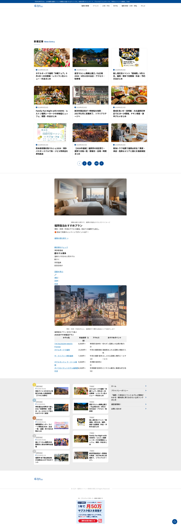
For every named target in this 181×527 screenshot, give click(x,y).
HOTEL (115, 6)
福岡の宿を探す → (61, 238)
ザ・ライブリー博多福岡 (63, 356)
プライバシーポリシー (119, 390)
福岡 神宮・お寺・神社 (129, 6)
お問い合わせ (116, 409)
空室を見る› (58, 271)
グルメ (143, 6)
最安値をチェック (61, 247)
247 (96, 163)
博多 (56, 277)
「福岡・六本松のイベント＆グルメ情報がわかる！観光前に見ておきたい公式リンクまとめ (127, 397)
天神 (56, 280)
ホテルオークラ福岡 (62, 350)
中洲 (56, 284)
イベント (96, 6)
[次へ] (101, 163)
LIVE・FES (106, 6)
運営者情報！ (116, 404)
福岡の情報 (85, 6)
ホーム (113, 386)
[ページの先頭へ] (174, 521)
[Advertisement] (90, 25)
